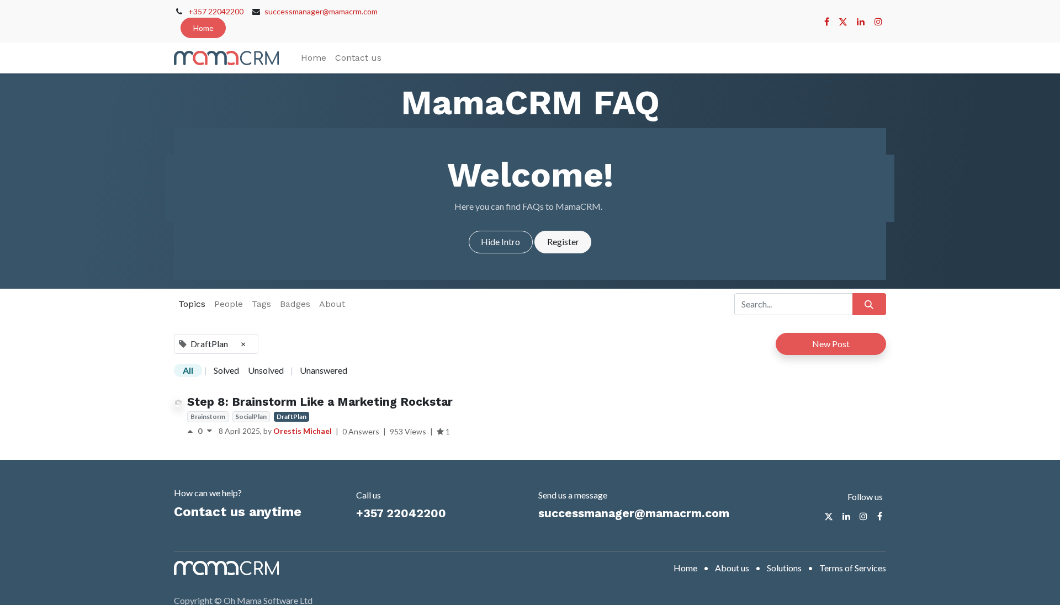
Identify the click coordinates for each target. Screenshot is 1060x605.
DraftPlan (291, 416)
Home (203, 28)
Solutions (784, 567)
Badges (295, 304)
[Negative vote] (209, 431)
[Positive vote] (192, 431)
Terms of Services (852, 567)
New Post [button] (831, 343)
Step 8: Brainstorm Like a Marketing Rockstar (320, 401)
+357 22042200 (215, 11)
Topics (191, 304)
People (228, 304)
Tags (261, 304)
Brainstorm (207, 416)
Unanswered (323, 370)
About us (732, 567)
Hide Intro (500, 241)
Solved (226, 370)
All (188, 370)
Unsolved (266, 370)
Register (563, 241)
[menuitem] (313, 58)
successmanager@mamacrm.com (321, 11)
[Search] (869, 304)
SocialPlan (251, 416)
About (332, 304)
